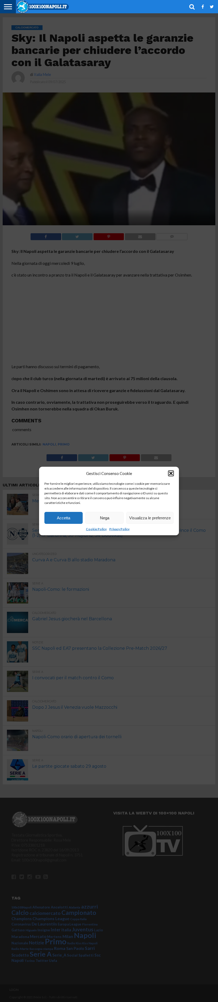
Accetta (63, 518)
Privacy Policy (119, 529)
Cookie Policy (96, 529)
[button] (171, 473)
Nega (104, 518)
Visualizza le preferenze (150, 518)
